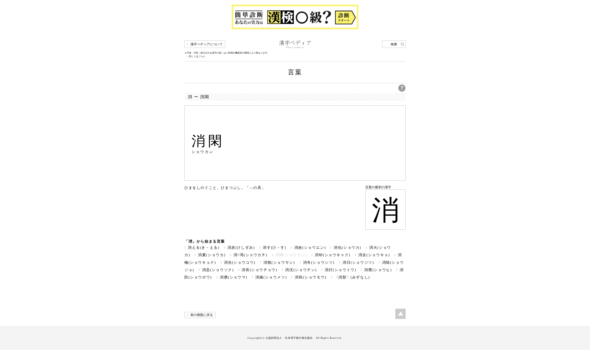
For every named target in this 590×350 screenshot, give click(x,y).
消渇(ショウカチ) (250, 255)
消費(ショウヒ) (378, 270)
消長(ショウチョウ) (259, 270)
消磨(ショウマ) (233, 277)
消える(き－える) (203, 247)
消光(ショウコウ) (240, 262)
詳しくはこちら (197, 56)
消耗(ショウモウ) (310, 277)
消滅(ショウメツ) (271, 277)
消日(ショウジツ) (358, 262)
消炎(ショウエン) (310, 247)
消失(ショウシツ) (319, 262)
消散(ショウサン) (279, 262)
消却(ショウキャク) (332, 255)
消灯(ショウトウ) (340, 270)
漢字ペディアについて (206, 44)
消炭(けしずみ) (241, 247)
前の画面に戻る (201, 315)
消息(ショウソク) (218, 270)
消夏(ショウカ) (211, 255)
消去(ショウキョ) (374, 255)
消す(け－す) (274, 247)
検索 (394, 44)
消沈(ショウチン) (301, 270)
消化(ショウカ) (347, 247)
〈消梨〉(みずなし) (352, 277)
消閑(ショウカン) (291, 255)
